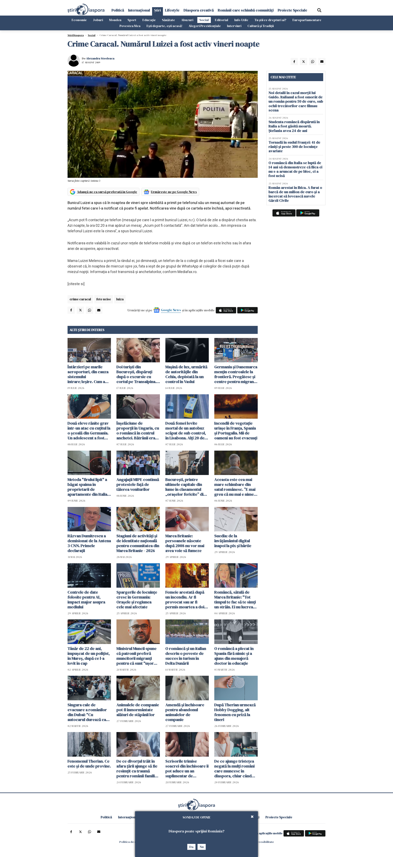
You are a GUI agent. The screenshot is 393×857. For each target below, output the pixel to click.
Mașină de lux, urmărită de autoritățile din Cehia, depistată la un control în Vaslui (186, 374)
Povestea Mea (130, 26)
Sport (132, 20)
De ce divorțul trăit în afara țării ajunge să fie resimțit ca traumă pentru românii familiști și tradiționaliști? (137, 768)
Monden (115, 20)
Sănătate (168, 20)
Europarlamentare (306, 20)
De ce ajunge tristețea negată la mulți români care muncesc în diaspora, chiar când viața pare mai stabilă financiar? (234, 768)
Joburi (98, 20)
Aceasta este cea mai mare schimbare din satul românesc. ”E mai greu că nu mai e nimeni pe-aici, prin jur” (235, 487)
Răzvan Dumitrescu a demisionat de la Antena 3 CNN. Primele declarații (89, 543)
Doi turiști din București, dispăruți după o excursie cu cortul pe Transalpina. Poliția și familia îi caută (137, 374)
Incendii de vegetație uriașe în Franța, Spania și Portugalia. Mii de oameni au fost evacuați (235, 430)
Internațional (139, 10)
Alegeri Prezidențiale (205, 26)
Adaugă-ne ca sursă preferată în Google (107, 191)
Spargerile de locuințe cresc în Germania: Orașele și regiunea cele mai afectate (136, 599)
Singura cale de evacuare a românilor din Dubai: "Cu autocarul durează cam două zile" (89, 712)
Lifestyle (172, 10)
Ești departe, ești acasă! (164, 26)
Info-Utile (241, 20)
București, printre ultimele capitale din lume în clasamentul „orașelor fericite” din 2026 (185, 487)
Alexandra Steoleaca (100, 58)
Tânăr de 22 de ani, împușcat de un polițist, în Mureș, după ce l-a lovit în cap (89, 656)
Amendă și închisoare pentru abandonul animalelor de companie (184, 712)
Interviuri (234, 26)
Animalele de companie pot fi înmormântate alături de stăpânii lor (137, 709)
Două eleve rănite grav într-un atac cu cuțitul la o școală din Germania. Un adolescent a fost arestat (89, 430)
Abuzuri (187, 20)
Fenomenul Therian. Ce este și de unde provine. (89, 764)
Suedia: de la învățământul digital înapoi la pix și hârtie (232, 540)
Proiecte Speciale (292, 10)
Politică (118, 10)
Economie (79, 20)
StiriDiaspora (76, 35)
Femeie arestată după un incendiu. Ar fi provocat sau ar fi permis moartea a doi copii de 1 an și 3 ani (184, 599)
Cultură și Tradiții (260, 26)
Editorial (221, 20)
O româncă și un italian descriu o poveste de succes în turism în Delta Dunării (185, 656)
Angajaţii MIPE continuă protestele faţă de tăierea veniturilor (137, 484)
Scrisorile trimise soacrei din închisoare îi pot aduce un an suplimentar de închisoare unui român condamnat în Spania (187, 768)
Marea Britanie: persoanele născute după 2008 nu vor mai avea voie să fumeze (184, 543)
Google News (171, 310)
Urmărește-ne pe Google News (174, 191)
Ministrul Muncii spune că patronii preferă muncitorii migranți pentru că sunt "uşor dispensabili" (136, 656)
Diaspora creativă (199, 10)
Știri (157, 10)
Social (204, 20)
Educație (149, 20)
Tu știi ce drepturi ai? (270, 20)
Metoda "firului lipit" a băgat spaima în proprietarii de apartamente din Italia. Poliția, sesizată (88, 487)
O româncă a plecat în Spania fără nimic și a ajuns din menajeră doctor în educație (234, 656)
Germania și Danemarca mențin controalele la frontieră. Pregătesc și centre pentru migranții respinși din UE (235, 374)
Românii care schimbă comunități (246, 10)
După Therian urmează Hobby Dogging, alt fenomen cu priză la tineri (235, 712)
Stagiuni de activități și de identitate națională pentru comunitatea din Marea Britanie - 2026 (137, 543)
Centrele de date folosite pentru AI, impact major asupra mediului (86, 599)
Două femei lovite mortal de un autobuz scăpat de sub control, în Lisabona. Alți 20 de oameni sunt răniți (185, 430)
